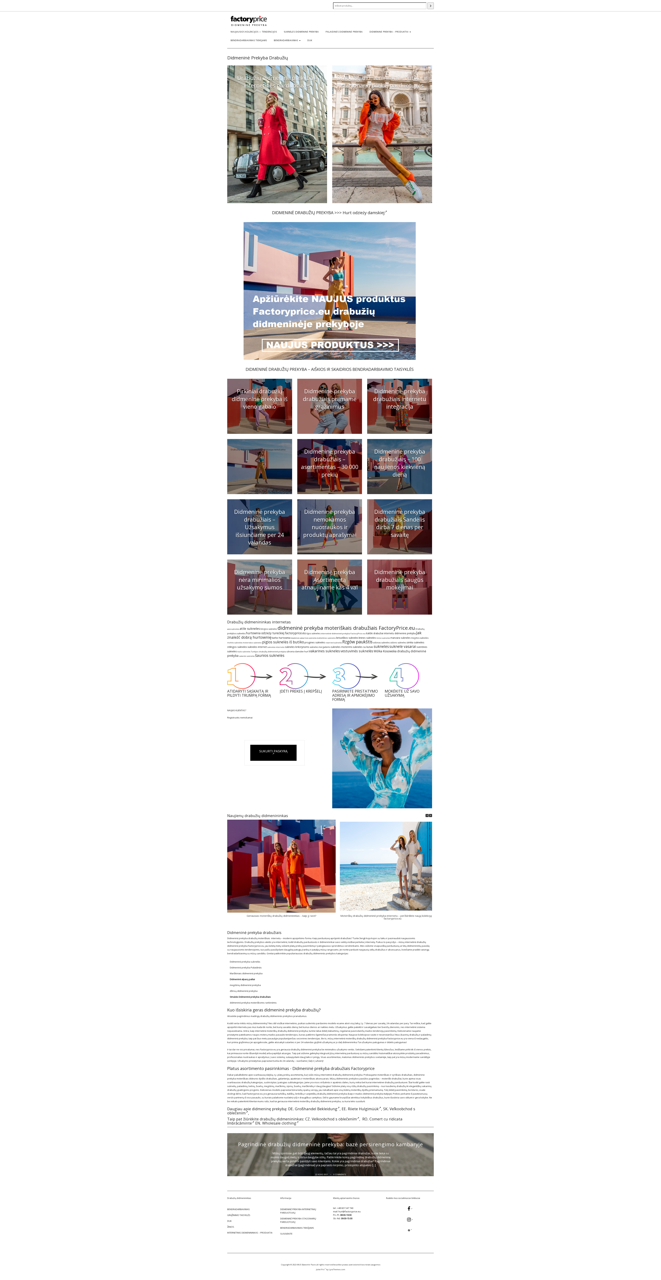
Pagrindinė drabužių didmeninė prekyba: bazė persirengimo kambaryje (330, 1144)
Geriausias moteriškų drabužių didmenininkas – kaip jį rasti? (281, 915)
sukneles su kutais (363, 647)
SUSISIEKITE (286, 1233)
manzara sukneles (400, 637)
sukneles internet (257, 647)
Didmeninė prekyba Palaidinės (246, 967)
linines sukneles (367, 637)
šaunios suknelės (269, 655)
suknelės (381, 646)
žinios (230, 1226)
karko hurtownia (281, 637)
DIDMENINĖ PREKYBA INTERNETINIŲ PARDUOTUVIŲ (298, 1211)
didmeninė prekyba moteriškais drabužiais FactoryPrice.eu (346, 627)
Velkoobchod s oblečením (334, 1118)
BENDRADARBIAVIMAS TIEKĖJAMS (249, 40)
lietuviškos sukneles (347, 637)
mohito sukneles (234, 642)
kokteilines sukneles (326, 638)
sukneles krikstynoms (297, 647)
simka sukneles (415, 642)
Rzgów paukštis (357, 642)
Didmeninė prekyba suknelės (245, 961)
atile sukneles (250, 628)
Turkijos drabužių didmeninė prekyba (268, 651)
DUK (309, 40)
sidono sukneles (398, 642)
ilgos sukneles (313, 633)
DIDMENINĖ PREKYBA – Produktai (389, 31)
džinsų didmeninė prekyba (244, 990)
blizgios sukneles (268, 629)
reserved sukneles (334, 642)
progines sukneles (315, 642)
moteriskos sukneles (252, 642)
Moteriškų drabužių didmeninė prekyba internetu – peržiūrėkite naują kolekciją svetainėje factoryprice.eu (392, 917)
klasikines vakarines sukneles (304, 638)
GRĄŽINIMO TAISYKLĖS (238, 1215)
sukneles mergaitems (320, 647)
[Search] (430, 5)
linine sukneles (383, 638)
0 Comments (339, 1174)
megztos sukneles (419, 637)
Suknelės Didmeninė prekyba (301, 31)
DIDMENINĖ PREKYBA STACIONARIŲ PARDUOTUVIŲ (298, 1220)
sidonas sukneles (381, 642)
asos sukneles (233, 629)
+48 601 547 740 (345, 1208)
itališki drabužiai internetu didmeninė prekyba (391, 633)
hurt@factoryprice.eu (349, 1211)
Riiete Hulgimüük (363, 1108)
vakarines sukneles (324, 651)
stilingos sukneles (237, 647)
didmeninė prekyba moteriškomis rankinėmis (253, 1002)
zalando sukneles (247, 656)
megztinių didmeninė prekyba (245, 985)
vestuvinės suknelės (356, 651)
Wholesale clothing (279, 1123)
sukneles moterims (341, 647)
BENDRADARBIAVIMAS (286, 40)
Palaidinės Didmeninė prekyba (344, 31)
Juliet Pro (320, 1269)
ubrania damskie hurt (297, 651)
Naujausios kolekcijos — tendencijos (254, 31)
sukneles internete (276, 647)
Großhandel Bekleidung (316, 1108)
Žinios (331, 1137)
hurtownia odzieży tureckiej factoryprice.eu (276, 633)
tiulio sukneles (243, 651)
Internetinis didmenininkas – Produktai (249, 1232)
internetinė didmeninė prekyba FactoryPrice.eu (343, 633)
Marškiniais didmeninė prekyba (246, 973)
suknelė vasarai (402, 646)
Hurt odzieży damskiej (364, 212)
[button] (430, 815)
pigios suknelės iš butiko (283, 641)
